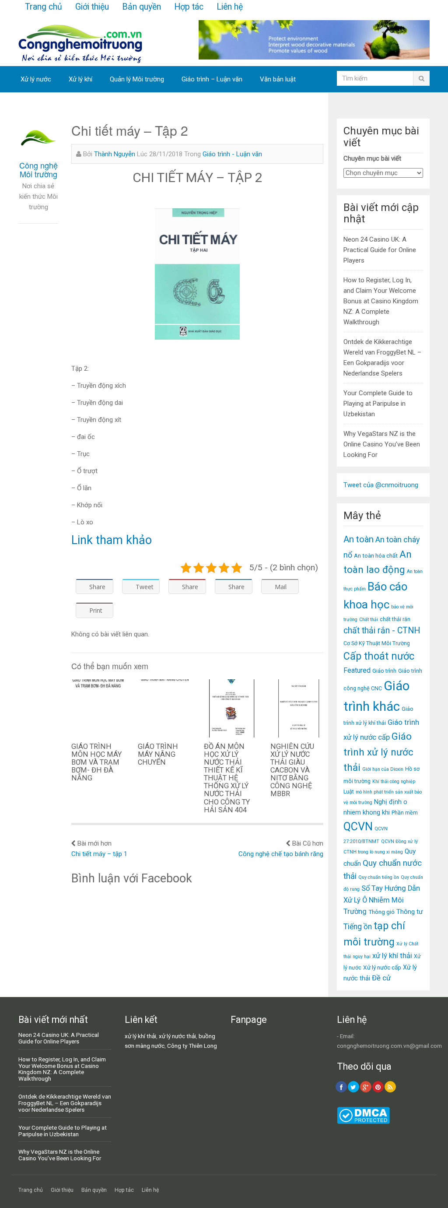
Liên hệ (230, 7)
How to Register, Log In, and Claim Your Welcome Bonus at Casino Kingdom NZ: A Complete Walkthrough (380, 301)
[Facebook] (341, 1086)
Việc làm (33, 105)
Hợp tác (188, 7)
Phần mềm (405, 812)
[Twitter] (353, 1086)
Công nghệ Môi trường (38, 169)
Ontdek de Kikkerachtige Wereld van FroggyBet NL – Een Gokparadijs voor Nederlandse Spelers (64, 1103)
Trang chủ (43, 7)
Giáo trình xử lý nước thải (378, 751)
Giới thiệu (92, 7)
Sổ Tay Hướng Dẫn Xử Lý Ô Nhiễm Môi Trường (381, 900)
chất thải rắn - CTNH (381, 630)
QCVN (358, 826)
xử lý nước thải (177, 1035)
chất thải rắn (395, 619)
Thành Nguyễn (114, 154)
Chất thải (368, 619)
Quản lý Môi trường (137, 79)
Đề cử (381, 978)
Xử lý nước (36, 79)
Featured (357, 670)
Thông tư (409, 912)
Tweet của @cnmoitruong (380, 485)
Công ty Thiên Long (192, 1045)
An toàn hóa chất (376, 555)
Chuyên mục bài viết (372, 158)
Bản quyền (141, 7)
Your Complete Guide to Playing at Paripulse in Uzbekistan (378, 403)
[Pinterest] (378, 1086)
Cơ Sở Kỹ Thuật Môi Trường (376, 643)
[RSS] (390, 1086)
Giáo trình (384, 670)
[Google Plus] (365, 1086)
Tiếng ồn (357, 926)
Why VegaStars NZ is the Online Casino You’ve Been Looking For (381, 444)
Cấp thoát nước (378, 656)
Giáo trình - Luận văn (232, 154)
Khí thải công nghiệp (393, 781)
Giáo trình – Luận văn (212, 79)
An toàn (358, 539)
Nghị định (388, 802)
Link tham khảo (111, 540)
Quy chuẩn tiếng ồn (378, 877)
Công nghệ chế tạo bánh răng (280, 854)
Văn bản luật (278, 79)
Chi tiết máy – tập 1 (99, 854)
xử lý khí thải (392, 956)
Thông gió (381, 911)
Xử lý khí (80, 79)
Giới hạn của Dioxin (382, 769)
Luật (348, 791)
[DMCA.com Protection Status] (363, 1121)
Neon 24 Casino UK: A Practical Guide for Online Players (379, 249)
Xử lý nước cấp (382, 967)
